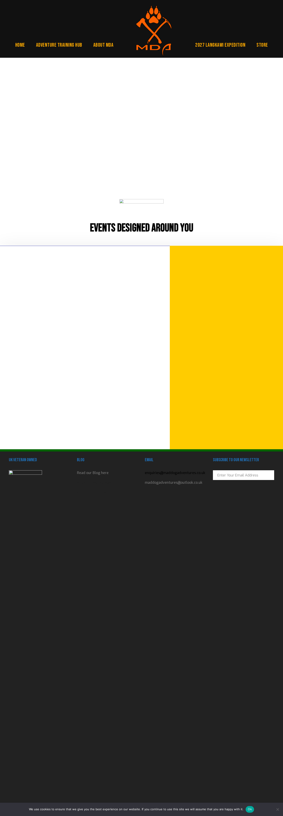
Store (262, 45)
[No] (277, 809)
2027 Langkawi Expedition (220, 45)
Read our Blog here (93, 472)
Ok (250, 809)
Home (20, 45)
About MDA (103, 45)
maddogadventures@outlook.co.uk (173, 482)
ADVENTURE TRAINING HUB (59, 45)
